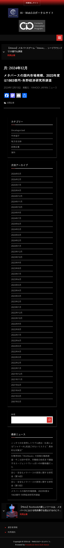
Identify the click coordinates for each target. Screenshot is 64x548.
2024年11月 (16, 201)
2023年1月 (16, 307)
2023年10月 (16, 257)
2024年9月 (16, 212)
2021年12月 (16, 374)
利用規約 (11, 532)
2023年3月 (16, 296)
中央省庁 (15, 136)
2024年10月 (16, 207)
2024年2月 (16, 240)
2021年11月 (16, 379)
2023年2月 (16, 301)
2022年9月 (16, 324)
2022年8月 (16, 329)
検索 (13, 414)
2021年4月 (16, 390)
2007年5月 (16, 401)
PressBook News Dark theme (37, 545)
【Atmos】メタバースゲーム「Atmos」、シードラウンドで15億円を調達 (34, 50)
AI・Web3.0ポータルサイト (37, 12)
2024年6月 (16, 224)
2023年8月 (16, 268)
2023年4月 (16, 290)
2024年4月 (16, 235)
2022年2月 (16, 363)
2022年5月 (16, 346)
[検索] (49, 420)
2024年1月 (16, 246)
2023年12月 (16, 251)
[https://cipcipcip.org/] (32, 26)
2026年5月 (16, 174)
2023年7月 (16, 274)
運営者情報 (12, 527)
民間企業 (11, 55)
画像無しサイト (32, 3)
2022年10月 (16, 318)
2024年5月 (16, 229)
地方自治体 (16, 141)
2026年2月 (16, 179)
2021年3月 (16, 396)
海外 (13, 152)
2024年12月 (16, 196)
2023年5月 (16, 285)
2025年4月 (16, 190)
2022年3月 (16, 357)
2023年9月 (16, 262)
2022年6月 (16, 340)
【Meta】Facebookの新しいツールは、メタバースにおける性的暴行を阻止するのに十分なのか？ (40, 508)
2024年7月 (16, 218)
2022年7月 (16, 335)
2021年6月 (16, 385)
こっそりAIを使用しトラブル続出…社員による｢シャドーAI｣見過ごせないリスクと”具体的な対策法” (32, 447)
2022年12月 (16, 313)
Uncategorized (18, 130)
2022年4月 (16, 351)
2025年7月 (16, 185)
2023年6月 (16, 279)
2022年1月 (16, 368)
